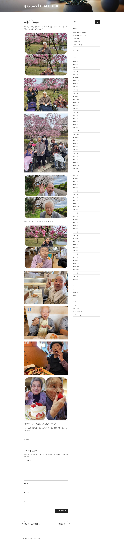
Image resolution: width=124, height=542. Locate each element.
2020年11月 (76, 238)
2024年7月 (75, 112)
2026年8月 (75, 61)
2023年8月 (75, 143)
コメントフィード (77, 311)
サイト (26, 501)
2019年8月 (75, 276)
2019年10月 (76, 269)
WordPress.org (77, 315)
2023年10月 (76, 137)
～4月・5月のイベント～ (79, 35)
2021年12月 (76, 203)
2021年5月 (75, 219)
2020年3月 (75, 260)
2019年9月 (75, 273)
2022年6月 (75, 184)
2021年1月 (75, 232)
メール (27, 492)
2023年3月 (75, 156)
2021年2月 (75, 228)
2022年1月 (75, 200)
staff (34, 20)
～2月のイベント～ (78, 41)
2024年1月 (75, 128)
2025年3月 (75, 90)
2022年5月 (75, 187)
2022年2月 (75, 197)
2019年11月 (76, 266)
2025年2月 (75, 93)
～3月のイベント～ (78, 38)
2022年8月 (75, 178)
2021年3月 (75, 225)
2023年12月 (76, 131)
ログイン (75, 305)
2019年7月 (75, 279)
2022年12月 (76, 165)
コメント (27, 460)
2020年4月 (75, 257)
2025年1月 (75, 96)
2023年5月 (75, 150)
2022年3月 (75, 194)
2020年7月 (75, 251)
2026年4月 (75, 68)
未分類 (27, 439)
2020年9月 (75, 244)
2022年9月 (75, 175)
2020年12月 (76, 235)
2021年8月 (75, 210)
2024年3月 (75, 121)
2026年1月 (75, 74)
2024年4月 (75, 118)
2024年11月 (76, 99)
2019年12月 (76, 263)
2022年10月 (76, 172)
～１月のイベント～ (78, 45)
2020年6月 (75, 254)
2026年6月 (75, 64)
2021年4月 (75, 222)
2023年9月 (75, 140)
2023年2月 (75, 159)
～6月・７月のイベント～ (79, 32)
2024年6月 (75, 115)
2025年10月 (76, 80)
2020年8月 (75, 247)
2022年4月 (75, 191)
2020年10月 (76, 241)
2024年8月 (75, 109)
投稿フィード (76, 308)
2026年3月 (75, 71)
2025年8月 (75, 83)
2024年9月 (75, 105)
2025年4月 (75, 87)
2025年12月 (76, 77)
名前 (26, 483)
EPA (74, 289)
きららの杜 (76, 292)
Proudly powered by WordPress (31, 538)
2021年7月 (75, 213)
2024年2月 (75, 124)
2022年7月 (75, 181)
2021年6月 (75, 216)
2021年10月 (76, 206)
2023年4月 (75, 153)
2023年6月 (75, 146)
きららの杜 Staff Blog (41, 6)
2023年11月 (76, 134)
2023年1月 (75, 162)
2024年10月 (76, 102)
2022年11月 (76, 169)
